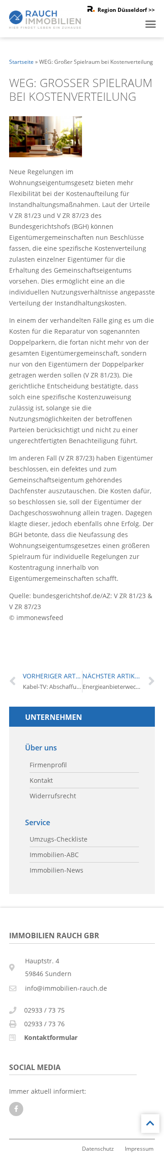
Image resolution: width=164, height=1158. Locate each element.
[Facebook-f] (16, 1109)
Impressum (139, 1148)
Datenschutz (98, 1148)
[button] (150, 24)
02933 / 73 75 (44, 1010)
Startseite (21, 61)
